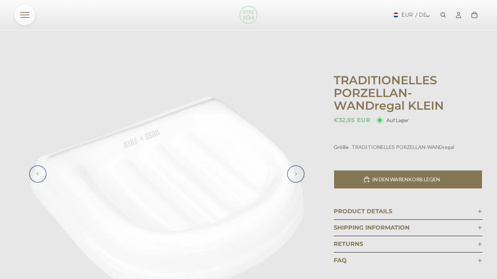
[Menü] (25, 15)
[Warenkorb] (474, 15)
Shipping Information (372, 227)
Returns (348, 243)
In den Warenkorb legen (406, 179)
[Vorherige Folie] (38, 174)
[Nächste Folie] (296, 174)
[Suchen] (443, 15)
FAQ (340, 260)
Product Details (363, 211)
